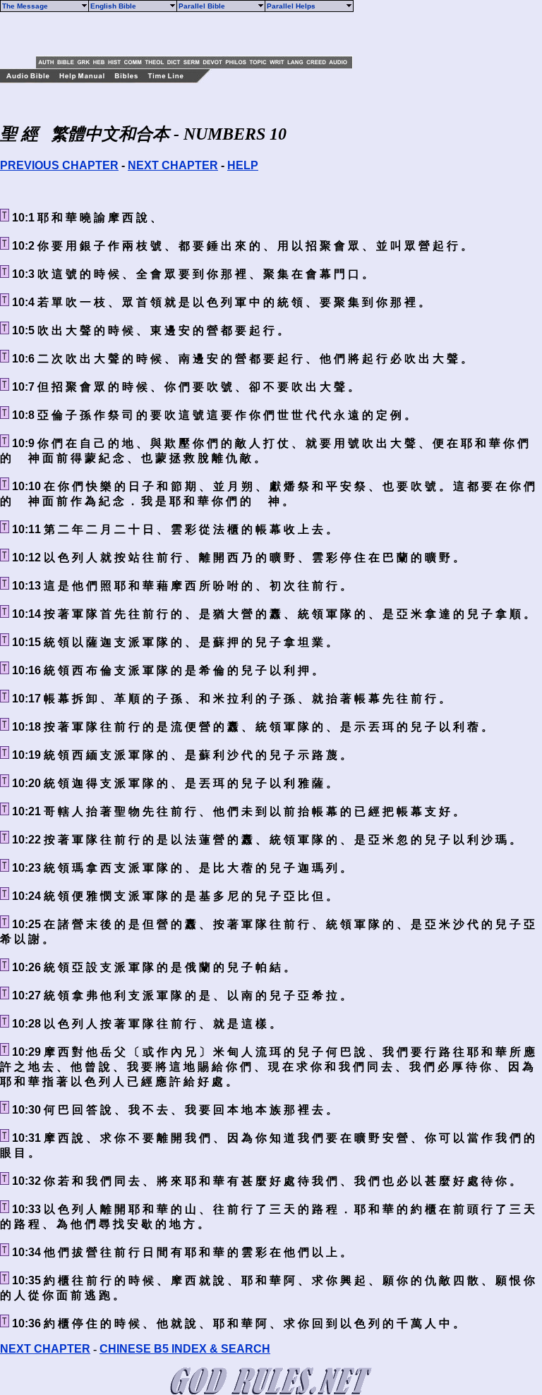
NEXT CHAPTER (173, 165)
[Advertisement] (201, 34)
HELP (242, 165)
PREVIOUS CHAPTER (59, 165)
